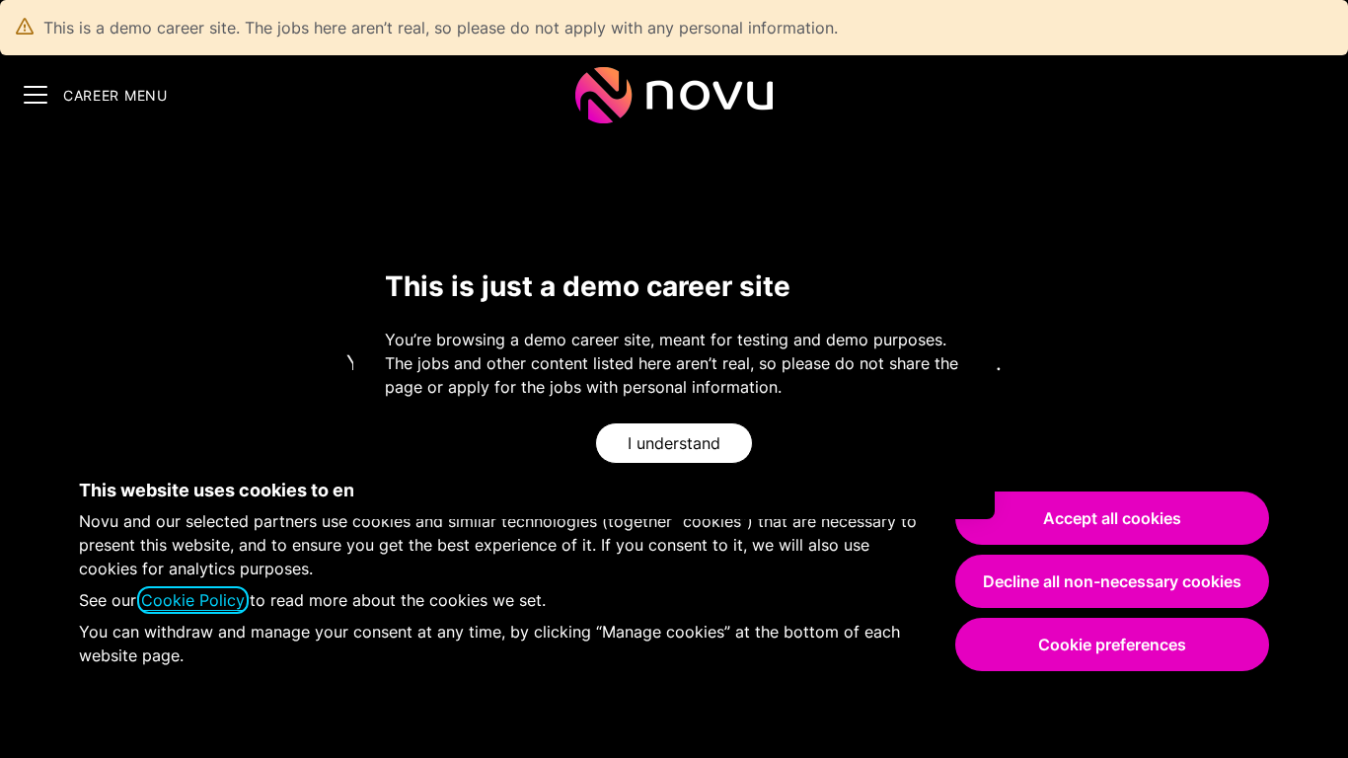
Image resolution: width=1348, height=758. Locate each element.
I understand (674, 443)
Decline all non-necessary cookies (1112, 581)
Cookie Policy (193, 600)
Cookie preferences (1112, 644)
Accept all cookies (1112, 518)
